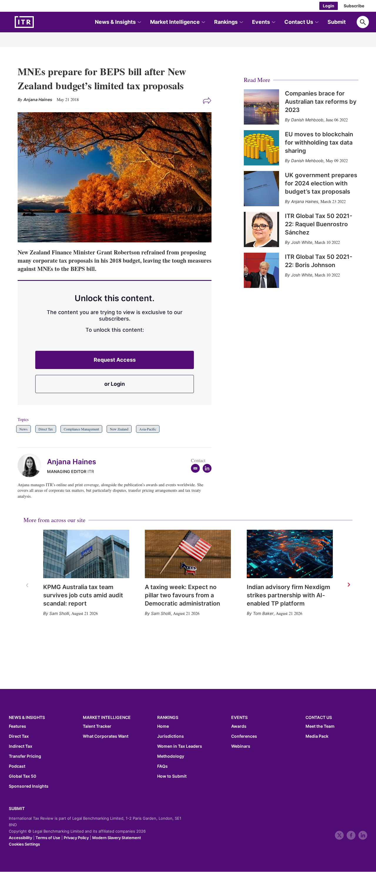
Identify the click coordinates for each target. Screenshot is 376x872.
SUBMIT (17, 808)
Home (163, 726)
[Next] (348, 585)
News (23, 429)
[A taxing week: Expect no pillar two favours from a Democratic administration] (188, 554)
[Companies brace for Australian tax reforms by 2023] (261, 107)
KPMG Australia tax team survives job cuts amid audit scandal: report (83, 595)
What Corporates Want (105, 736)
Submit (337, 22)
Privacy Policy (76, 837)
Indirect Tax (20, 746)
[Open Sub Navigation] (139, 22)
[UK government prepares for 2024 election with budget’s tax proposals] (261, 188)
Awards (238, 726)
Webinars (240, 746)
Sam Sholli (59, 613)
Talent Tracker (97, 726)
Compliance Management (81, 429)
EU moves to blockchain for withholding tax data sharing (319, 142)
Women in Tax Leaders (179, 746)
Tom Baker (263, 613)
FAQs (162, 766)
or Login (114, 384)
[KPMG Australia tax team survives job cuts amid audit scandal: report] (86, 554)
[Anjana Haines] (32, 465)
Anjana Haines (71, 461)
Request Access (115, 360)
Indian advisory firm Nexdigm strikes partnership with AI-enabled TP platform (288, 595)
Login (328, 5)
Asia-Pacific (147, 429)
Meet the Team (320, 726)
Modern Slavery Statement (116, 837)
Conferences (244, 736)
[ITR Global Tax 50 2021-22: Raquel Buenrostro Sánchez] (261, 229)
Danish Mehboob (307, 119)
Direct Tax (45, 429)
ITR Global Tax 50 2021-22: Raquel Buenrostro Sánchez (318, 224)
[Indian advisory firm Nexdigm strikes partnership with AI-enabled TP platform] (290, 554)
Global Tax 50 (22, 776)
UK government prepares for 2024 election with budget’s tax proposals (321, 183)
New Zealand (119, 429)
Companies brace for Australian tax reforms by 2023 (321, 101)
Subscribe (354, 5)
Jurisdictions (170, 736)
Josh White (301, 242)
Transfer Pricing (25, 756)
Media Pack (317, 736)
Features (17, 726)
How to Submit (172, 776)
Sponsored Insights (28, 786)
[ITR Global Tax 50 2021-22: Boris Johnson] (261, 270)
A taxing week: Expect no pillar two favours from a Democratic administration (182, 595)
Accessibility (20, 837)
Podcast (17, 766)
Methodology (170, 756)
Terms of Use (48, 837)
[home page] (38, 22)
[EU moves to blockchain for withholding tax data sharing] (261, 147)
